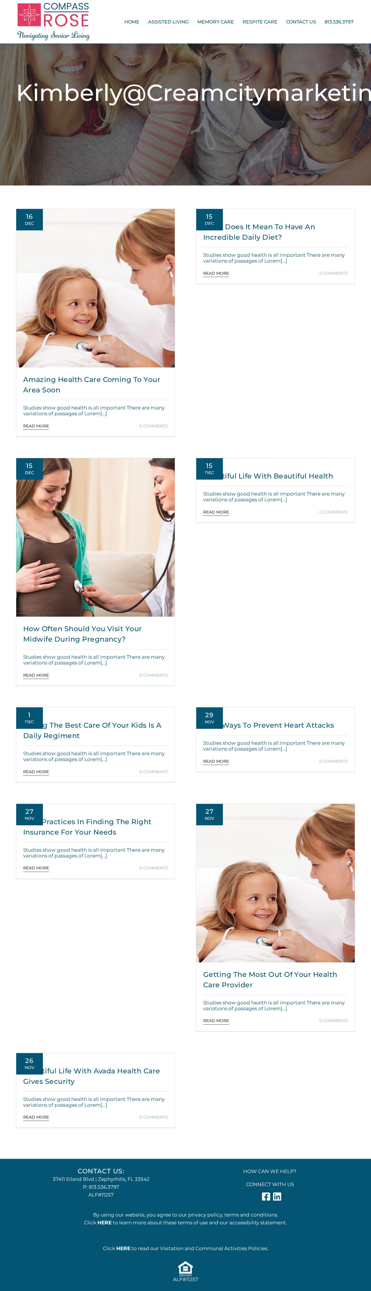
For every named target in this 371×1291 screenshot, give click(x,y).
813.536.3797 (104, 1187)
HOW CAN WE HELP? (270, 1171)
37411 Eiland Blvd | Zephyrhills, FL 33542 (101, 1179)
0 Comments (153, 426)
